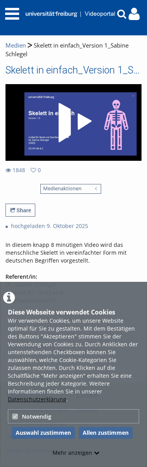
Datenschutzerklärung (37, 399)
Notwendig (36, 416)
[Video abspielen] (73, 122)
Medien (15, 45)
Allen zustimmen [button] (106, 432)
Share (23, 210)
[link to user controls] (134, 14)
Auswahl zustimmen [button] (43, 432)
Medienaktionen (62, 188)
